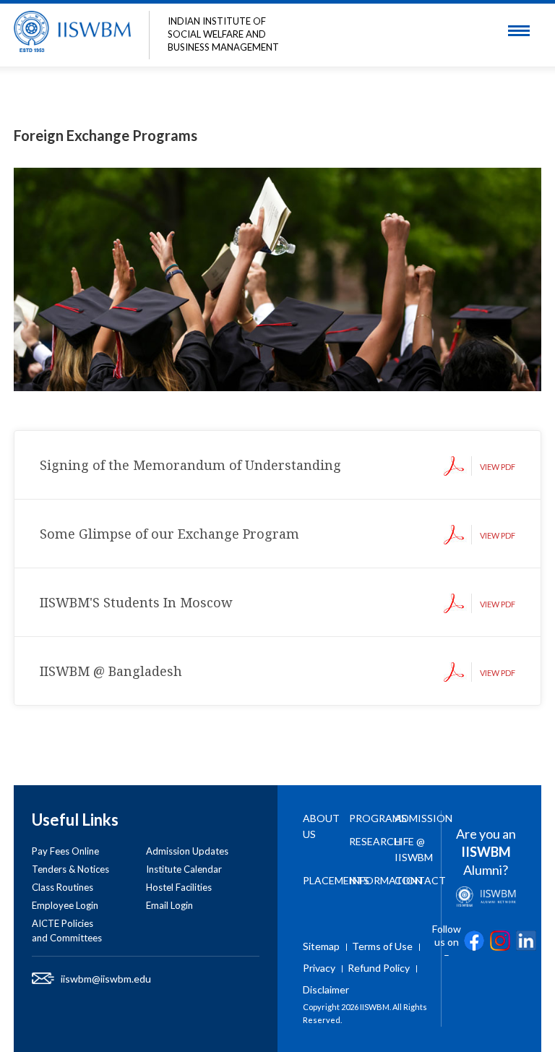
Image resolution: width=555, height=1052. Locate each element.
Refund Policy (379, 968)
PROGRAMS (378, 818)
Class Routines (62, 887)
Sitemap (321, 946)
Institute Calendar (184, 869)
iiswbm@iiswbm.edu (106, 978)
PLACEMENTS (336, 880)
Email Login (169, 905)
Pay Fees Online (65, 851)
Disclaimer (326, 989)
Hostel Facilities (179, 887)
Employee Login (65, 905)
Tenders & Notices (70, 869)
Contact (420, 880)
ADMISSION (423, 818)
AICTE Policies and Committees (67, 931)
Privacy (319, 968)
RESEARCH (375, 841)
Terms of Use (382, 946)
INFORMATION (385, 880)
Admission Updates (187, 851)
